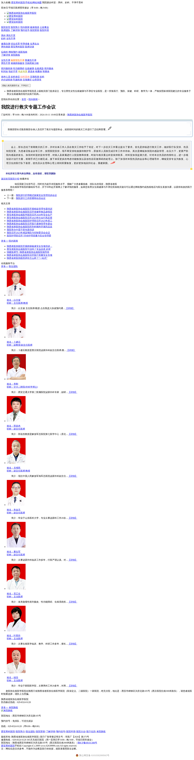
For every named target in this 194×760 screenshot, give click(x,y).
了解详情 (15, 30)
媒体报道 (34, 27)
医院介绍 (14, 179)
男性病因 (5, 46)
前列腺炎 (48, 68)
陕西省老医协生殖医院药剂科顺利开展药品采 (29, 226)
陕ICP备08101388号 (87, 743)
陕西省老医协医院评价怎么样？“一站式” (27, 258)
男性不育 (10, 35)
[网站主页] (21, 13)
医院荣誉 (34, 30)
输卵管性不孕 (17, 60)
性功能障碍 (18, 68)
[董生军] (16, 546)
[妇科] (15, 19)
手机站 (28, 2)
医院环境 (44, 30)
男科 (3, 35)
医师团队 (5, 30)
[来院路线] (6, 710)
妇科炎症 (15, 76)
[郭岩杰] (16, 421)
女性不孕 (10, 38)
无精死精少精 (32, 63)
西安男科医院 (18, 2)
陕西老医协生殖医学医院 (79, 114)
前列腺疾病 (6, 68)
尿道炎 (31, 71)
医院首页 (5, 27)
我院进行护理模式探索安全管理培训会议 (36, 195)
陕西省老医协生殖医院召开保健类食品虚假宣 (29, 212)
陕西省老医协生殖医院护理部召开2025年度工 (29, 220)
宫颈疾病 (34, 76)
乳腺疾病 (17, 79)
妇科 (3, 38)
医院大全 (80, 731)
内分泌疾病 (6, 79)
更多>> (4, 241)
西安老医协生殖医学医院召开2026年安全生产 (29, 215)
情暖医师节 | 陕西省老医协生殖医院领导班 (28, 252)
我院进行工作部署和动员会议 (30, 198)
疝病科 (4, 52)
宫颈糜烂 (27, 79)
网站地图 (37, 2)
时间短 (4, 71)
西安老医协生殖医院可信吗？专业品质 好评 (29, 249)
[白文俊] (16, 295)
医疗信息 (90, 731)
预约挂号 (25, 30)
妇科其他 (25, 76)
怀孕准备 (25, 44)
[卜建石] (16, 337)
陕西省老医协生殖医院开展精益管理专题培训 (29, 209)
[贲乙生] (16, 588)
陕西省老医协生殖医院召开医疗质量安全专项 (29, 255)
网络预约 (13, 52)
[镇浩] (16, 672)
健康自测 (5, 44)
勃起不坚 (13, 71)
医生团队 (13, 266)
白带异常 (36, 79)
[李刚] (16, 379)
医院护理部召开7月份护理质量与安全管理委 (29, 235)
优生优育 (15, 44)
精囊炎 (38, 71)
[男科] (15, 16)
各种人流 (5, 76)
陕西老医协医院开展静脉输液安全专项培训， (29, 246)
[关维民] (16, 463)
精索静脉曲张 (17, 63)
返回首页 (5, 179)
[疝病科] (15, 22)
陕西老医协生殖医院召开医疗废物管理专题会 (29, 223)
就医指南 (22, 52)
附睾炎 (46, 71)
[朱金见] (16, 505)
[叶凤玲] (16, 630)
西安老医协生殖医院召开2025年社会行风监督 (29, 218)
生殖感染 (39, 68)
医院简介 (15, 27)
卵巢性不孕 (30, 60)
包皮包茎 (22, 71)
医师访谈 (29, 46)
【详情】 (69, 308)
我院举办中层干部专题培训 (20, 229)
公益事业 (44, 27)
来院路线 (15, 55)
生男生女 (34, 44)
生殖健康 (29, 68)
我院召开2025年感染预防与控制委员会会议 (28, 232)
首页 (24, 99)
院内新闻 (25, 27)
